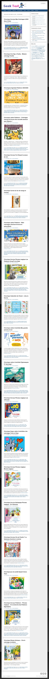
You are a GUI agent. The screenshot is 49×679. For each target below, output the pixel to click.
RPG (34, 55)
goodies (5, 149)
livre (32, 52)
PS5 (43, 54)
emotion (10, 356)
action (36, 46)
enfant (12, 356)
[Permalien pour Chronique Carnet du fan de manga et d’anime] (16, 208)
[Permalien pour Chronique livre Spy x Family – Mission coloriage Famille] (13, 74)
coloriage (21, 47)
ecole (11, 110)
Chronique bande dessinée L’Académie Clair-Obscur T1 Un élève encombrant (38, 33)
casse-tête (26, 390)
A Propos (36, 10)
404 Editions (16, 215)
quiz (15, 217)
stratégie (32, 57)
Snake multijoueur (34, 32)
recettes (17, 217)
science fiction (37, 55)
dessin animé (19, 216)
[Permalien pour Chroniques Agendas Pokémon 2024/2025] (16, 104)
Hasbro (21, 392)
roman (32, 55)
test (37, 57)
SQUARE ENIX (42, 56)
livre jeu (25, 48)
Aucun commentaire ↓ (15, 22)
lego (15, 48)
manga (13, 217)
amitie (38, 46)
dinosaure (12, 566)
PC (42, 52)
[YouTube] (43, 673)
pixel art (16, 111)
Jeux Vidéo (9, 10)
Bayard (21, 355)
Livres (25, 10)
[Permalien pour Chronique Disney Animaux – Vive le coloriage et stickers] (12, 661)
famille (16, 356)
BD (43, 47)
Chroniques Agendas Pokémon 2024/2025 (16, 88)
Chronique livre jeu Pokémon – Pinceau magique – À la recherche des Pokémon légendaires (15, 604)
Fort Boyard (10, 184)
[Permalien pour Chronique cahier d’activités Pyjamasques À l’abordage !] (14, 383)
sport (38, 56)
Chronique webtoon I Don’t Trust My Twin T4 (38, 21)
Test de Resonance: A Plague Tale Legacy (38, 15)
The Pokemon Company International (14, 150)
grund (13, 322)
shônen (36, 56)
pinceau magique (8, 290)
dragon (7, 495)
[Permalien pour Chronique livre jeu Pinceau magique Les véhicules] (12, 418)
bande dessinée (39, 47)
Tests (14, 47)
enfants (12, 391)
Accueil (5, 10)
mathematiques (17, 461)
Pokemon (18, 111)
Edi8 (26, 47)
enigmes (7, 184)
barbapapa (21, 530)
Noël (26, 322)
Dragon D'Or (24, 47)
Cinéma (28, 10)
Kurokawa (25, 82)
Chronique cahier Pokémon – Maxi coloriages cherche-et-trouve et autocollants (14, 224)
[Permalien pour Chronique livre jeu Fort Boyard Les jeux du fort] (13, 175)
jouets (15, 322)
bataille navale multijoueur (35, 37)
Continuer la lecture (17, 145)
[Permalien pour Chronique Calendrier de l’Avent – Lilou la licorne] (16, 314)
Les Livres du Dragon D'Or (20, 48)
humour (43, 50)
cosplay (10, 216)
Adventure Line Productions (23, 183)
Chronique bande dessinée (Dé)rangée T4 (38, 17)
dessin (17, 216)
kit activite (7, 149)
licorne (26, 495)
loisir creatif (24, 149)
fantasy (10, 48)
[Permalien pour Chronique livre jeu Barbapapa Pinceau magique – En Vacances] (12, 523)
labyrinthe (7, 357)
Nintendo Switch (39, 52)
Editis (4, 48)
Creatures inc (8, 110)
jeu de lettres (13, 184)
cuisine (12, 216)
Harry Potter (13, 48)
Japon (26, 216)
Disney (8, 391)
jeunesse (26, 356)
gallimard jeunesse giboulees (16, 392)
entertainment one (15, 391)
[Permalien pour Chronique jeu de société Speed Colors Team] (16, 589)
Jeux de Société (19, 10)
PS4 (41, 54)
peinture (5, 290)
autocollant (21, 147)
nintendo (6, 111)
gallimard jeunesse (9, 392)
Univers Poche (35, 58)
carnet (5, 216)
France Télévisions (22, 391)
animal (21, 424)
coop (26, 597)
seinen (41, 55)
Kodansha (38, 51)
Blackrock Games (20, 597)
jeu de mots (17, 184)
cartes (5, 322)
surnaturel (21, 496)
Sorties (32, 10)
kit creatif (10, 149)
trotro (27, 461)
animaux (23, 424)
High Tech (14, 10)
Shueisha (32, 56)
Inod (10, 22)
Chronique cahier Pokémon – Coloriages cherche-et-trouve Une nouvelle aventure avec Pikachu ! (16, 119)
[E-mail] (45, 673)
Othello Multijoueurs (35, 35)
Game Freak (17, 110)
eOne (19, 391)
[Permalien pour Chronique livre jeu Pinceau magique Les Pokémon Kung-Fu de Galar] (15, 280)
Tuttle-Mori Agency (40, 57)
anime (22, 215)
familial (14, 356)
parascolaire (13, 111)
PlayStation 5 (38, 54)
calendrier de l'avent (24, 321)
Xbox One (41, 58)
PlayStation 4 (33, 54)
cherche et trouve (6, 148)
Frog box (27, 391)
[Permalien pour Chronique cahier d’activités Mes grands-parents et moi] (16, 347)
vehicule (18, 426)
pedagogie (24, 461)
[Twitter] (41, 673)
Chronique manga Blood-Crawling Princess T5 (38, 19)
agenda (20, 215)
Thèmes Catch (44, 676)
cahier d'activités (25, 147)
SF (43, 55)
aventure (32, 47)
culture (14, 216)
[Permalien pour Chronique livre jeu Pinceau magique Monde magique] (12, 487)
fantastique (7, 48)
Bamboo (35, 47)
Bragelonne (33, 48)
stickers (8, 150)
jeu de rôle (32, 51)
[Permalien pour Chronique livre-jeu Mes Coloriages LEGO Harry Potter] (13, 40)
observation (9, 111)
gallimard (5, 392)
